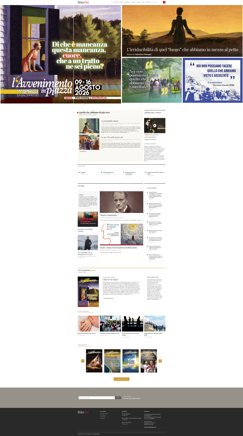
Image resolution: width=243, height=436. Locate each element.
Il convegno (103, 416)
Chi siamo (115, 2)
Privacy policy (96, 433)
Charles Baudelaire (109, 215)
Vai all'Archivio (83, 151)
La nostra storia (104, 413)
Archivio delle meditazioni (150, 137)
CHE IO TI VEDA (110, 279)
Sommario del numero (108, 298)
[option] (94, 361)
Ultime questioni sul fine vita (86, 333)
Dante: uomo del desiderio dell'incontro (118, 247)
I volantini (102, 418)
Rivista (143, 2)
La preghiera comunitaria (150, 143)
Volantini (133, 2)
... (147, 160)
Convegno (127, 2)
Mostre (138, 2)
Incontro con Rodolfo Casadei (85, 230)
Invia (118, 397)
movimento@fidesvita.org (150, 427)
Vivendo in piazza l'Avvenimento (109, 333)
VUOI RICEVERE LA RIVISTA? (121, 379)
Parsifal (121, 2)
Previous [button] (82, 361)
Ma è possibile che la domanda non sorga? (85, 253)
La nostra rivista (82, 272)
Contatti (148, 2)
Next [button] (160, 361)
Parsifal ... (81, 195)
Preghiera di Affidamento (150, 139)
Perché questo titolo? (153, 277)
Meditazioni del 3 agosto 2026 (152, 134)
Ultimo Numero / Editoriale (109, 277)
